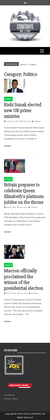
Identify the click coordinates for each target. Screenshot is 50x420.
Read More (7, 146)
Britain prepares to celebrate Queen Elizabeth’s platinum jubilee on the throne (24, 193)
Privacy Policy (10, 398)
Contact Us (9, 395)
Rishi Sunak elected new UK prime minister (22, 110)
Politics (8, 99)
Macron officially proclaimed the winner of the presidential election (23, 279)
